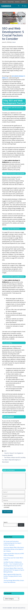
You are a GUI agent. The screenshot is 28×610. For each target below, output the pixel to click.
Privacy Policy (11, 1)
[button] (19, 6)
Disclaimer (17, 1)
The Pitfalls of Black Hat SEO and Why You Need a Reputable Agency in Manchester (14, 460)
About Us (4, 1)
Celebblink (6, 6)
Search (5, 522)
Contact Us (23, 1)
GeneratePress (21, 607)
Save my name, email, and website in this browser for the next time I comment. (14, 505)
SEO (5, 451)
